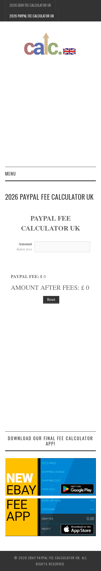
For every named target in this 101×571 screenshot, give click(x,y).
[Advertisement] (50, 114)
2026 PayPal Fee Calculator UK (31, 15)
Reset (51, 299)
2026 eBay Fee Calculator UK (30, 5)
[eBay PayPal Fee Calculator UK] (50, 43)
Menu (10, 173)
